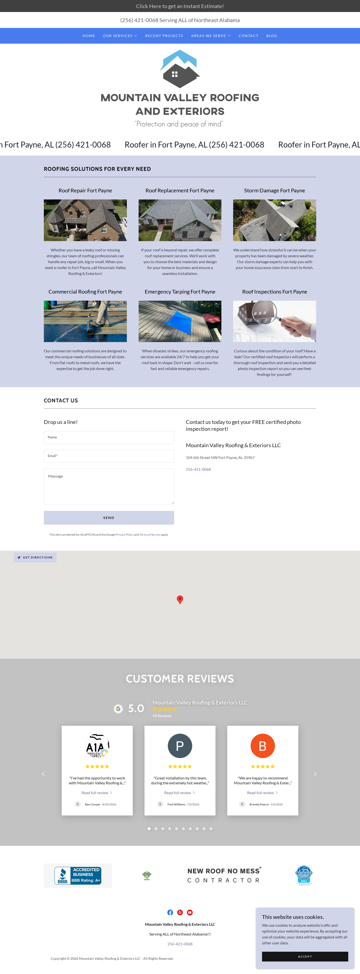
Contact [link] (249, 36)
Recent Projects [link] (164, 36)
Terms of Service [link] (150, 534)
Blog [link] (271, 36)
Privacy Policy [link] (125, 534)
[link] (180, 88)
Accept (305, 956)
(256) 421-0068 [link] (139, 20)
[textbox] (109, 437)
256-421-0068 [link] (198, 469)
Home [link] (89, 36)
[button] (120, 36)
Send (108, 518)
